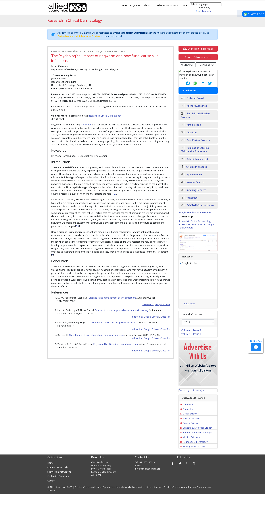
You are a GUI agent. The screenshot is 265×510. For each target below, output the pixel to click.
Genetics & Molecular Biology (197, 427)
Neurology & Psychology (195, 441)
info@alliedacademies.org (147, 468)
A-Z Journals (135, 5)
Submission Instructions (59, 471)
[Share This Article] (185, 83)
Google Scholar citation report (195, 213)
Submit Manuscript (197, 159)
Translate (206, 11)
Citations (191, 132)
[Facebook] (172, 463)
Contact (185, 5)
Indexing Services (196, 190)
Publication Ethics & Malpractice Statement (195, 149)
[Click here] (198, 241)
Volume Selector (195, 182)
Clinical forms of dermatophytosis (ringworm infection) (96, 335)
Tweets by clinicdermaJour (192, 390)
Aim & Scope (193, 125)
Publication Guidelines (58, 476)
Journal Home (188, 90)
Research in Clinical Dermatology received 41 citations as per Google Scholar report (196, 224)
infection (87, 124)
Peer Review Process (198, 140)
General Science (190, 423)
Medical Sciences (191, 437)
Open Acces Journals (57, 467)
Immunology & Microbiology (197, 432)
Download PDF (207, 64)
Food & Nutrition (191, 418)
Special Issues (194, 174)
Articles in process (196, 167)
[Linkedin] (187, 463)
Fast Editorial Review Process (195, 115)
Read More (189, 303)
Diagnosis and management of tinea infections (112, 297)
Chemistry (188, 404)
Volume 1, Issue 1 (191, 334)
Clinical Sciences (191, 413)
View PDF (188, 64)
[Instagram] (194, 463)
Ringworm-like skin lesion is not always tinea (115, 344)
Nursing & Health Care (194, 446)
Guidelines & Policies (165, 5)
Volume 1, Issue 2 (191, 330)
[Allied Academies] (67, 7)
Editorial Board (195, 98)
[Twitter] (180, 463)
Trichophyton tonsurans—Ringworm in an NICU (113, 322)
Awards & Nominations (198, 57)
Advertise (192, 197)
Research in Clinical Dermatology (104, 115)
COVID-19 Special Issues (200, 205)
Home (124, 5)
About (147, 5)
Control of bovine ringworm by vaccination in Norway (121, 310)
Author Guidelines (196, 105)
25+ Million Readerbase (199, 48)
